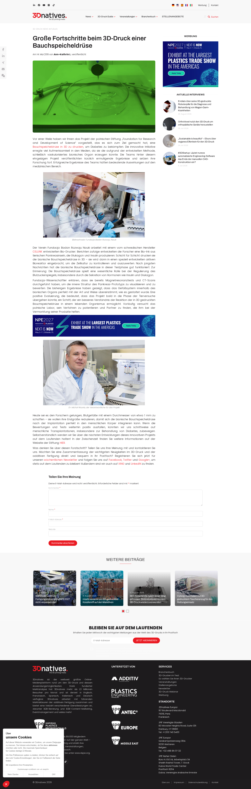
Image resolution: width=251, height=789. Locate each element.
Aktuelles (53, 29)
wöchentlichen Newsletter (60, 460)
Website (52, 529)
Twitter (128, 460)
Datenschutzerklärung (198, 782)
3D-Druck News (40, 29)
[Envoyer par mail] (3, 69)
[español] (182, 5)
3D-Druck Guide (105, 16)
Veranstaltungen (127, 16)
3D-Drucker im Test (169, 675)
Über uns (166, 782)
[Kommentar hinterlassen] (3, 76)
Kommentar (54, 488)
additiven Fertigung (64, 702)
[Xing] (3, 63)
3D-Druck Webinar (168, 691)
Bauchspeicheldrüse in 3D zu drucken (58, 147)
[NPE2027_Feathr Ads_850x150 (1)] (94, 326)
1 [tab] (123, 611)
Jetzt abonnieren (146, 640)
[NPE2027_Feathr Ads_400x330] (190, 64)
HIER (62, 443)
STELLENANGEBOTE (173, 16)
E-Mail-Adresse (56, 519)
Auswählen (33, 774)
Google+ (144, 460)
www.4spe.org (82, 752)
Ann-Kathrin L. (62, 54)
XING (121, 464)
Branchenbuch (148, 16)
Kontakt (214, 5)
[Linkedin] (3, 56)
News (88, 16)
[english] (177, 5)
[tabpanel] (54, 588)
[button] (6, 784)
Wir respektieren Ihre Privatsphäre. (19, 765)
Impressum (179, 782)
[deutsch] (173, 5)
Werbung (202, 5)
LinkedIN (136, 464)
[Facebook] (3, 49)
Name (52, 509)
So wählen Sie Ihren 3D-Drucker (175, 678)
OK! (53, 774)
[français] (186, 5)
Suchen (214, 17)
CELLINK (37, 251)
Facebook (115, 460)
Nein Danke (13, 774)
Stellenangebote (168, 685)
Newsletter (164, 688)
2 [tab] (127, 611)
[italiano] (191, 5)
